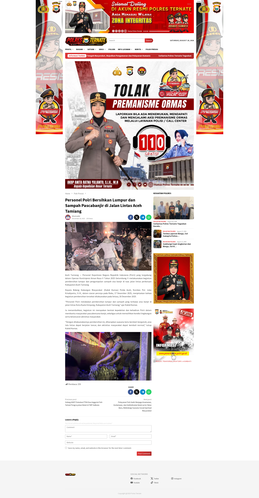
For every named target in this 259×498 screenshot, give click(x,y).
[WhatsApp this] (148, 217)
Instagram (178, 479)
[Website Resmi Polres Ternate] (86, 40)
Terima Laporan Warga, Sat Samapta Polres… (175, 234)
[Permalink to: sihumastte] (68, 217)
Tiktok (156, 483)
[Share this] (130, 217)
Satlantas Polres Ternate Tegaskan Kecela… (169, 225)
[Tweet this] (136, 217)
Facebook (137, 479)
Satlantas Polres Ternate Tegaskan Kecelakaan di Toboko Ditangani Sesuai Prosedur (160, 56)
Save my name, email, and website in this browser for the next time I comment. (100, 448)
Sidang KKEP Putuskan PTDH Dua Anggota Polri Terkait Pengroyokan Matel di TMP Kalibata (83, 402)
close (60, 1)
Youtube (137, 483)
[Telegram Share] (142, 217)
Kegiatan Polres (159, 221)
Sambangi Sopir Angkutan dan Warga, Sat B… (177, 245)
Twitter (156, 479)
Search (149, 40)
